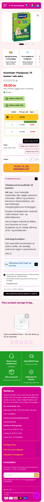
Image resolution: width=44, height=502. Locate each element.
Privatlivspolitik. (8, 481)
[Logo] (15, 5)
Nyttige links (10, 444)
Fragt (16, 89)
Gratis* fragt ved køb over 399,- (11, 63)
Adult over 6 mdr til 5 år (29, 147)
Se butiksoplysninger (11, 283)
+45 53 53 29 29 (10, 422)
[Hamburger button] (6, 6)
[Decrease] (26, 159)
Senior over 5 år (32, 152)
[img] (9, 81)
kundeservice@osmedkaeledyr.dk (16, 418)
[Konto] (32, 5)
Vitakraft (20, 289)
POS (23, 493)
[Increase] (37, 159)
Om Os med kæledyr (13, 449)
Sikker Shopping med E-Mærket (27, 63)
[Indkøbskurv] (37, 5)
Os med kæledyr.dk (15, 493)
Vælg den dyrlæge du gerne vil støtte (21, 294)
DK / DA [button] (9, 490)
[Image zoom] (37, 15)
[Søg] (27, 5)
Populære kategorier (13, 454)
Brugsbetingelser (29, 479)
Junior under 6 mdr (31, 141)
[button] (21, 44)
